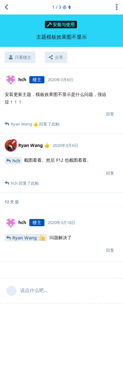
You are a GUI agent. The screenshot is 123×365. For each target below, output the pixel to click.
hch (16, 161)
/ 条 (59, 7)
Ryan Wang (25, 238)
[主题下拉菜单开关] (116, 7)
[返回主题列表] (6, 7)
